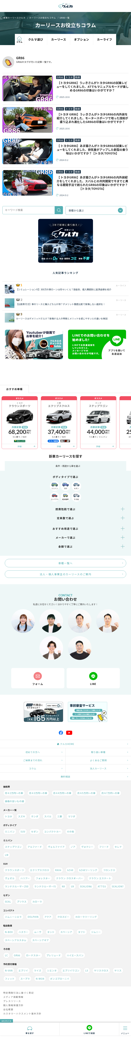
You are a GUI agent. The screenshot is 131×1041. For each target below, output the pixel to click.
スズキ (21, 816)
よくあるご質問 (98, 760)
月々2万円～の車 (14, 793)
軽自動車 (65, 499)
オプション (81, 39)
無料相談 (65, 776)
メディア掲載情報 (13, 996)
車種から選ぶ (76, 210)
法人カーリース (98, 768)
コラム (19, 41)
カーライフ (104, 39)
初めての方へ (33, 752)
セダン (76, 488)
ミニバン (54, 488)
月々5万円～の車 (86, 793)
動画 (77, 77)
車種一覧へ (65, 563)
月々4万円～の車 (62, 793)
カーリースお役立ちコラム (42, 18)
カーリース (58, 39)
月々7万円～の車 (110, 793)
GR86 (60, 77)
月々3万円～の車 (38, 793)
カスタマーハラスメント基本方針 (22, 1013)
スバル (47, 816)
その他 (76, 499)
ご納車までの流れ (32, 760)
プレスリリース (12, 1001)
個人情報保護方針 (13, 1005)
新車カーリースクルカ (14, 18)
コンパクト (55, 499)
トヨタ (69, 77)
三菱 (59, 816)
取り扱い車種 (98, 752)
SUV (65, 488)
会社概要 (8, 1009)
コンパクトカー (52, 831)
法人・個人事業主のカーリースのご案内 (65, 574)
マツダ (71, 816)
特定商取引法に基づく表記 (18, 992)
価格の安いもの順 (14, 801)
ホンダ (34, 816)
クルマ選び (35, 39)
